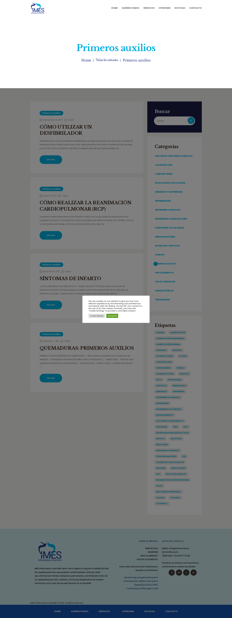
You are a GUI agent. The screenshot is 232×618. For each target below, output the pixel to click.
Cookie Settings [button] (96, 316)
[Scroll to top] (225, 614)
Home (86, 60)
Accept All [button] (112, 316)
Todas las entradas (107, 60)
